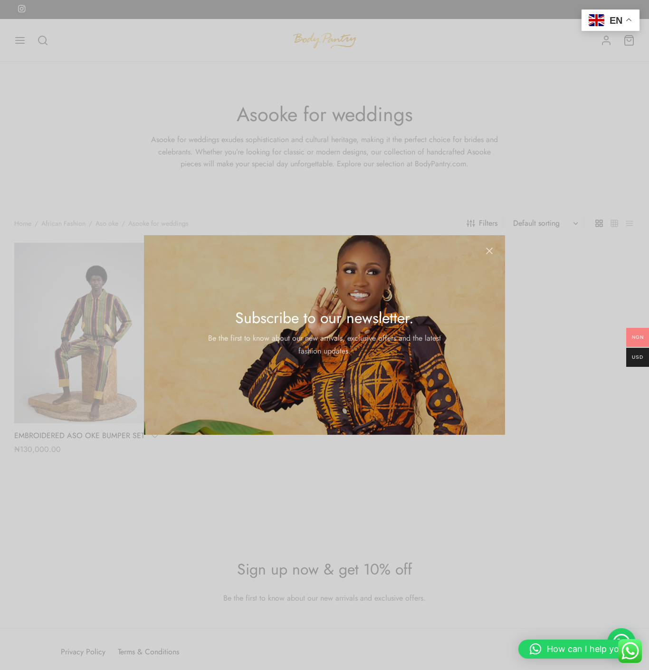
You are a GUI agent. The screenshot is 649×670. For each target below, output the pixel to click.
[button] (578, 649)
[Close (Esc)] (489, 250)
